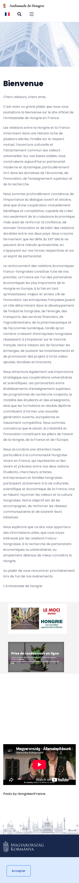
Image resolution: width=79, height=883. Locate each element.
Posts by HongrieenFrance (24, 793)
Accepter (19, 871)
